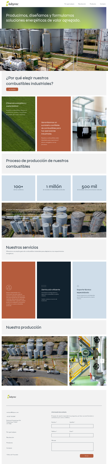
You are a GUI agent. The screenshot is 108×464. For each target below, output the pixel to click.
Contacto (9, 448)
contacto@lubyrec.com (12, 412)
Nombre (53, 422)
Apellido (72, 422)
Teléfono (53, 431)
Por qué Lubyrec (11, 432)
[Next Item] (102, 361)
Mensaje (54, 440)
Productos (9, 443)
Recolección (10, 437)
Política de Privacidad (12, 454)
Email (71, 431)
